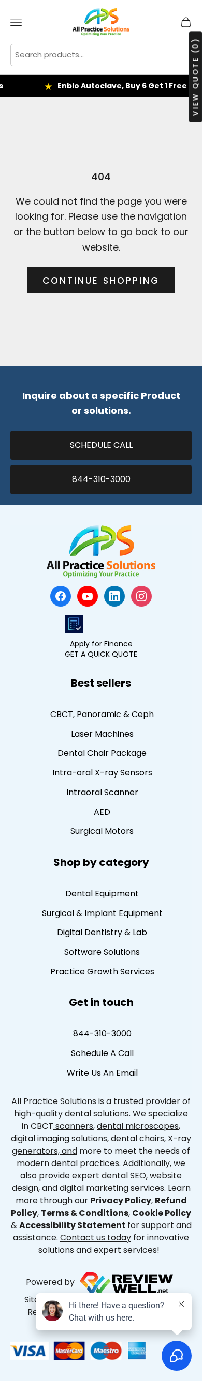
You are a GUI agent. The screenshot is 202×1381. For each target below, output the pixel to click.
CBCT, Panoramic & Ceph (102, 714)
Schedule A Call (102, 1053)
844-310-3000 (101, 479)
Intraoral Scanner (102, 792)
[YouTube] (87, 596)
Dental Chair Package (102, 753)
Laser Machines (102, 734)
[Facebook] (60, 596)
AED (102, 812)
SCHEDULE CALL (101, 445)
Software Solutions (102, 952)
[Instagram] (141, 596)
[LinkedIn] (114, 596)
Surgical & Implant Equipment (102, 913)
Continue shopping (101, 280)
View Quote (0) (195, 77)
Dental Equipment (102, 893)
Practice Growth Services (102, 971)
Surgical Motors (102, 831)
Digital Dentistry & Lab (102, 932)
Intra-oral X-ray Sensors (102, 773)
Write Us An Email (102, 1073)
